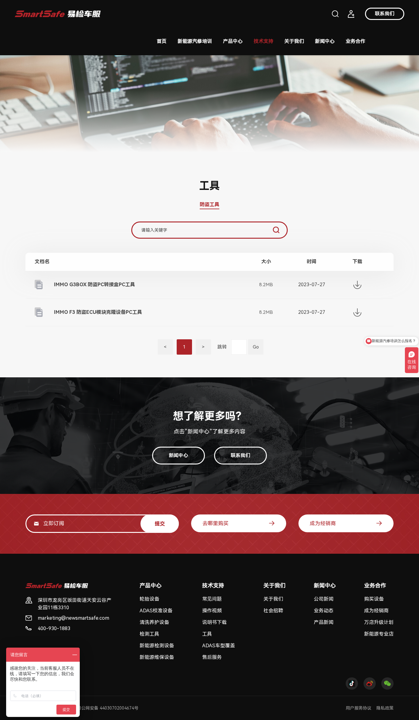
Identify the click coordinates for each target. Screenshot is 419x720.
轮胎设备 (149, 599)
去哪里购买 (215, 523)
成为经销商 (323, 523)
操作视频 (212, 611)
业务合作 (355, 41)
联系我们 (384, 14)
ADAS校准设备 (156, 611)
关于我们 (294, 41)
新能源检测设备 (157, 646)
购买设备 (374, 599)
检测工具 (149, 634)
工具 (207, 634)
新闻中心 (325, 41)
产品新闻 (323, 622)
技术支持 (263, 41)
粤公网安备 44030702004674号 (107, 708)
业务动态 (323, 611)
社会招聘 (273, 611)
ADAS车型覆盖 (218, 646)
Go (256, 347)
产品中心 (233, 41)
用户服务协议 (358, 708)
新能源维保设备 (157, 657)
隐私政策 (385, 708)
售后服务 (212, 657)
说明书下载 (214, 622)
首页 (162, 41)
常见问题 (212, 599)
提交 (160, 524)
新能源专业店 (379, 634)
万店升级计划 (379, 622)
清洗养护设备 (154, 622)
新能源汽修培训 (195, 41)
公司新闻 (323, 599)
